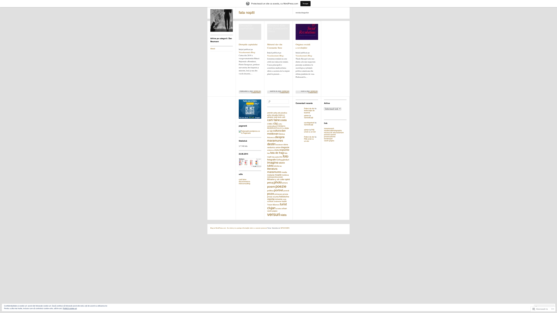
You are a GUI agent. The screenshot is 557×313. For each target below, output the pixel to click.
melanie (270, 175)
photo (278, 182)
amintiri (270, 113)
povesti (286, 191)
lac (281, 166)
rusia (284, 199)
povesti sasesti (330, 135)
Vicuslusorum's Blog (247, 52)
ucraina (278, 208)
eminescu (270, 150)
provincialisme (330, 137)
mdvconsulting (244, 184)
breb (279, 117)
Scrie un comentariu (256, 92)
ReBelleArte (284, 197)
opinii (287, 179)
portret (278, 190)
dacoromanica (244, 182)
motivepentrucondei (275, 177)
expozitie (284, 150)
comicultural (272, 126)
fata (268, 153)
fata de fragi (277, 152)
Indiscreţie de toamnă (309, 112)
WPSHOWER (285, 228)
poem (271, 186)
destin (271, 144)
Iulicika (276, 166)
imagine (272, 162)
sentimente (277, 201)
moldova (285, 175)
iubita (270, 165)
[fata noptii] (221, 31)
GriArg (279, 160)
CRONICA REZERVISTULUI (276, 127)
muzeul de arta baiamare (334, 133)
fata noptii (247, 12)
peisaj (270, 182)
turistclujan (328, 139)
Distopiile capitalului (248, 44)
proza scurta (273, 196)
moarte (278, 175)
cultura (277, 130)
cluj (275, 123)
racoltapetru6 (309, 123)
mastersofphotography (333, 131)
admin (306, 116)
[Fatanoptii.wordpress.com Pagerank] (250, 133)
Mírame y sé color (275, 179)
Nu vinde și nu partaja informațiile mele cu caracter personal (247, 228)
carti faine (242, 180)
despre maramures (276, 138)
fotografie (271, 159)
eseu (276, 150)
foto (285, 156)
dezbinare (279, 144)
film (281, 157)
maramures (274, 171)
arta (275, 113)
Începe (305, 3)
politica (270, 190)
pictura (285, 183)
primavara (278, 194)
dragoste (285, 147)
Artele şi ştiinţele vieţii (276, 116)
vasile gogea (272, 211)
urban (284, 208)
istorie (282, 163)
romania (278, 199)
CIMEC (270, 124)
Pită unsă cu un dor (310, 131)
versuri (273, 214)
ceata (283, 120)
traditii (284, 201)
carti (283, 117)
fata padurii (276, 157)
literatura (272, 168)
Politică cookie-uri (70, 308)
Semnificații (308, 118)
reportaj (270, 199)
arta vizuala (272, 115)
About (212, 49)
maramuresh (329, 129)
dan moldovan (276, 132)
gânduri (285, 160)
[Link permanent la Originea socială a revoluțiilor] (307, 33)
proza (285, 194)
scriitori (270, 201)
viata (283, 214)
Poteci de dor (309, 109)
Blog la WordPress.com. (218, 228)
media (284, 172)
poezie (280, 186)
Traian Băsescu (273, 205)
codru (280, 124)
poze (270, 193)
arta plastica (282, 113)
